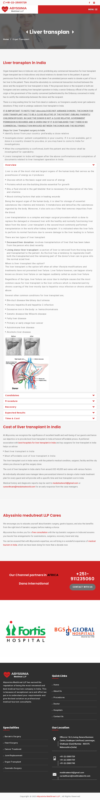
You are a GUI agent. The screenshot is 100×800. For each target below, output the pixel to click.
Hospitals (58, 710)
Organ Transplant (20, 39)
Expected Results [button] (15, 412)
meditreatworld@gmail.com (72, 773)
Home (6, 39)
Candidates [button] (12, 395)
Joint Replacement (13, 755)
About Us (58, 691)
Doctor (57, 704)
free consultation (40, 532)
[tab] (50, 165)
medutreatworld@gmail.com (65, 483)
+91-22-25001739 (67, 760)
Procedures (59, 697)
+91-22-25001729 (16, 2)
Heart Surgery (11, 743)
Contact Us (59, 716)
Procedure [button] (11, 401)
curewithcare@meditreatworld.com (75, 776)
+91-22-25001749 (67, 763)
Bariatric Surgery (13, 736)
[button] (93, 9)
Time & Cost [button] (12, 418)
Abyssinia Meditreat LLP (48, 796)
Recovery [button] (10, 406)
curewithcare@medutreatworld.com (19, 486)
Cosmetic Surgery (13, 768)
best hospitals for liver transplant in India (37, 443)
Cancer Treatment (13, 749)
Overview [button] (10, 164)
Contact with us (82, 587)
